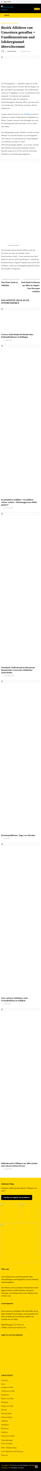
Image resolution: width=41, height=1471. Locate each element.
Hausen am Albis (7, 1398)
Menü (6, 15)
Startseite (4, 1380)
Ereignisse (5, 23)
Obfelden (4, 1421)
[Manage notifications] (36, 1466)
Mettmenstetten (6, 1417)
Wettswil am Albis (8, 1436)
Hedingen (4, 1402)
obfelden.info (6, 1296)
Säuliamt (14, 23)
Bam (22, 1468)
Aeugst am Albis (7, 1387)
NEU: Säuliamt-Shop (9, 1448)
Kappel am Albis (7, 1406)
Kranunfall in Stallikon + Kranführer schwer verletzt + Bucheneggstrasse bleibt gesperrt (19, 502)
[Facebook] (36, 2)
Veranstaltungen (7, 1440)
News (3, 1384)
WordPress (14, 1468)
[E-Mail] (39, 2)
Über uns (4, 1455)
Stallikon (4, 1432)
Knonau (4, 1410)
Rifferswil (4, 1428)
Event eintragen (7, 1443)
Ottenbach (5, 1425)
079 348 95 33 (18, 1325)
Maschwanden (6, 1413)
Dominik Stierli (11, 51)
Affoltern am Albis (8, 1391)
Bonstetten (5, 1395)
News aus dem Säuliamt (20, 1465)
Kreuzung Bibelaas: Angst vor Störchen (18, 835)
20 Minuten (28, 114)
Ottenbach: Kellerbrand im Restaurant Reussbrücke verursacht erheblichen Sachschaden (18, 670)
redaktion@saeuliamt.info (16, 1327)
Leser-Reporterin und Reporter (12, 1451)
